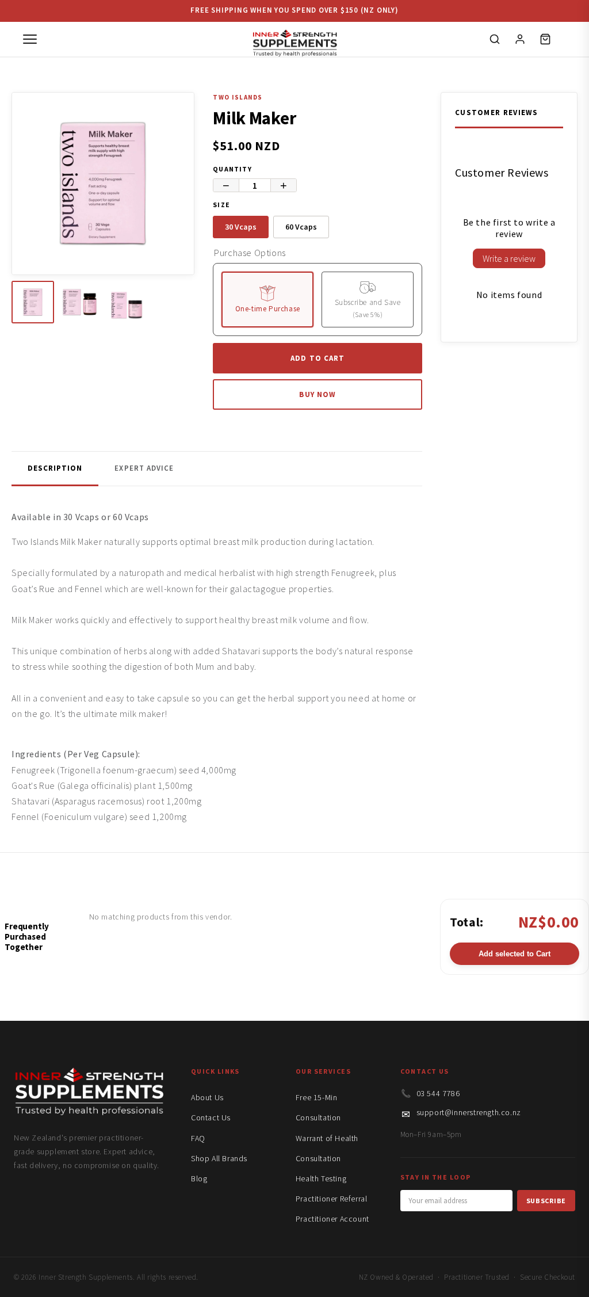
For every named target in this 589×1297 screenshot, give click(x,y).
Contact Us (211, 1117)
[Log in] (519, 39)
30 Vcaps (241, 227)
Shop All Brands (219, 1158)
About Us (207, 1097)
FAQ (198, 1138)
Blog (199, 1178)
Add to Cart (317, 358)
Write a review (509, 258)
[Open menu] (29, 39)
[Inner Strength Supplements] (294, 39)
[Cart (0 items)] (545, 39)
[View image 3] (126, 302)
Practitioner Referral (332, 1198)
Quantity (232, 169)
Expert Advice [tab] (144, 468)
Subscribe (546, 1200)
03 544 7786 (438, 1093)
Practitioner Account (332, 1219)
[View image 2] (80, 302)
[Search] (494, 39)
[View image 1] (33, 302)
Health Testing (321, 1178)
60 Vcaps (301, 227)
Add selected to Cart (514, 953)
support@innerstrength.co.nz (468, 1112)
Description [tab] (55, 468)
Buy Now (317, 394)
